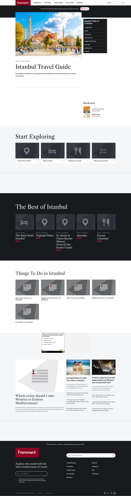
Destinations (37, 2)
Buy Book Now (96, 114)
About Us (94, 463)
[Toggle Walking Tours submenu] (105, 48)
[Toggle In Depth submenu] (105, 51)
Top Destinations (71, 463)
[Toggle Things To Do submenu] (105, 27)
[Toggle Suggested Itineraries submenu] (105, 41)
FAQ (93, 470)
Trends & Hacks (58, 2)
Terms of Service (49, 493)
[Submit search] (123, 3)
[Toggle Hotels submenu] (105, 31)
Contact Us (95, 466)
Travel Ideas (47, 2)
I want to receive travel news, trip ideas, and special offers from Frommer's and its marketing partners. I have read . (32, 480)
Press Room (95, 473)
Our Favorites (70, 2)
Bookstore (80, 2)
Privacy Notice (40, 493)
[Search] (113, 455)
